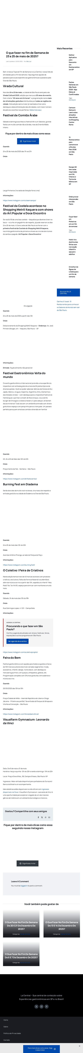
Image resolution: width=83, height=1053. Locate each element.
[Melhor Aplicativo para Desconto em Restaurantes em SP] (62, 54)
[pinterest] (47, 1007)
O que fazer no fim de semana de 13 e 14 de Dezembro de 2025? (61, 926)
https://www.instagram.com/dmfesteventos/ (20, 479)
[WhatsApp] (45, 817)
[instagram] (41, 1007)
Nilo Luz (28, 61)
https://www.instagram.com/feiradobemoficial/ (21, 714)
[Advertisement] (41, 27)
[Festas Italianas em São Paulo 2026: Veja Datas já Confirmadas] (62, 81)
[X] (42, 817)
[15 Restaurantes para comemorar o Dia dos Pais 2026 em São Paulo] (62, 136)
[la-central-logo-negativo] (41, 983)
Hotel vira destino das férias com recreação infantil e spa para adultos (73, 246)
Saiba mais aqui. (36, 110)
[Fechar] (79, 1046)
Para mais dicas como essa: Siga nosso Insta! (40, 1049)
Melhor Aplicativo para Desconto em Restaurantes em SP (74, 62)
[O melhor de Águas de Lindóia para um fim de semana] (62, 266)
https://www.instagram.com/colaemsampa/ (19, 200)
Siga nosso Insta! (29, 141)
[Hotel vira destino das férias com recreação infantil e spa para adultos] (62, 239)
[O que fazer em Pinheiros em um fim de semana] (62, 216)
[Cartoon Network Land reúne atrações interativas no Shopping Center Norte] (62, 107)
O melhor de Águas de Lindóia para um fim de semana (73, 272)
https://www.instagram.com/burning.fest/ (19, 565)
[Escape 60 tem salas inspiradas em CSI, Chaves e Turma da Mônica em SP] (62, 166)
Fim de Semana (25, 934)
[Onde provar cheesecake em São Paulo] (62, 196)
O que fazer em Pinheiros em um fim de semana (73, 222)
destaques (72, 100)
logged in (24, 886)
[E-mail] (49, 817)
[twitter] (36, 1007)
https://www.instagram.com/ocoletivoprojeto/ (20, 652)
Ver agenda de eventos (17, 641)
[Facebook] (38, 817)
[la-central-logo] (41, 4)
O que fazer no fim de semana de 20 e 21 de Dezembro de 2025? (21, 926)
